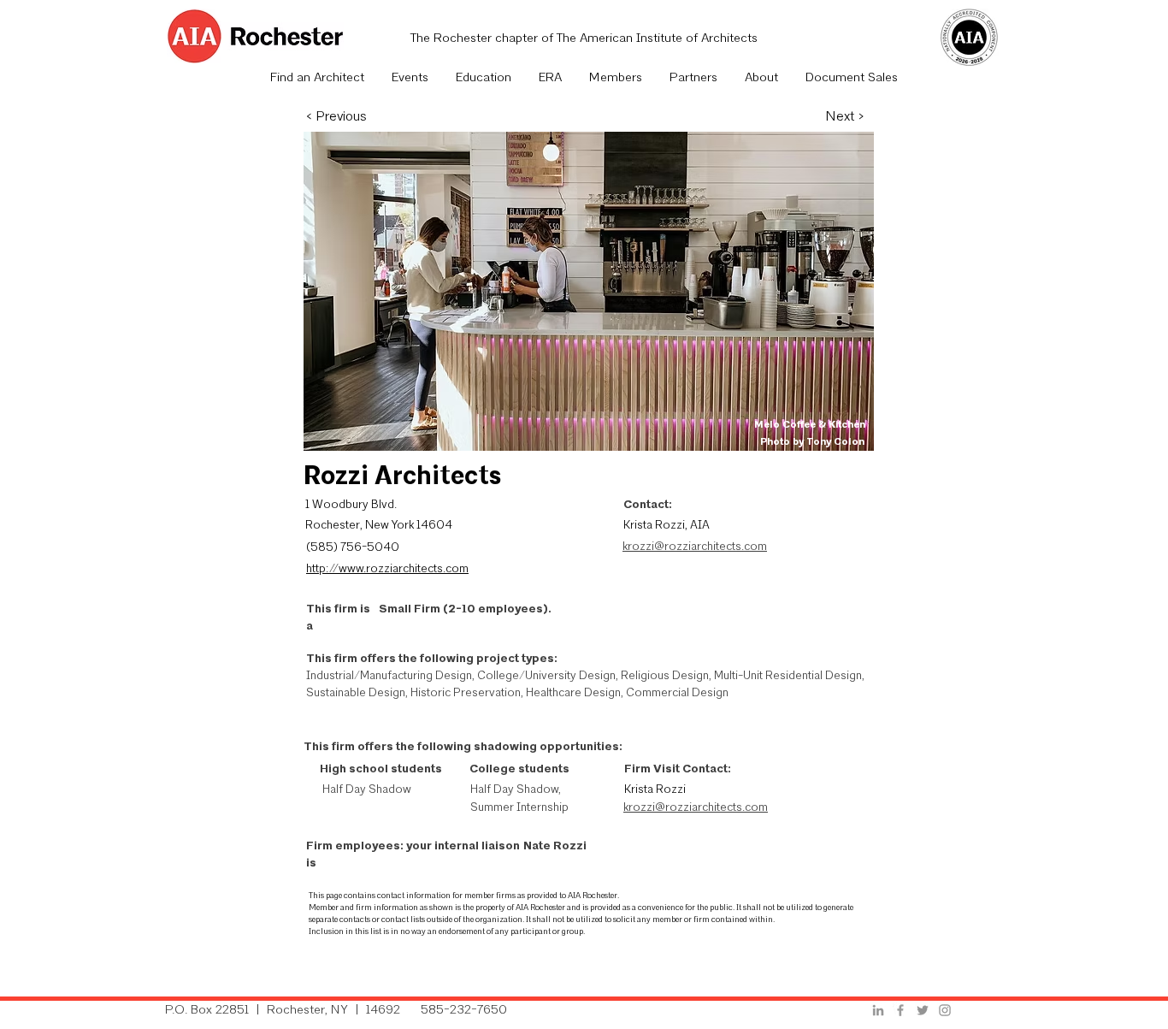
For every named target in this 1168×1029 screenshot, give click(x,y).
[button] (410, 78)
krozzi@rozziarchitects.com (694, 547)
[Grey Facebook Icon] (900, 1010)
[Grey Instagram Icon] (945, 1010)
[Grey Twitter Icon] (922, 1010)
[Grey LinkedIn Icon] (878, 1010)
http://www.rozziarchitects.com (387, 569)
